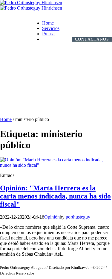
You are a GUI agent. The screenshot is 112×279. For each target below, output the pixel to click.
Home (6, 119)
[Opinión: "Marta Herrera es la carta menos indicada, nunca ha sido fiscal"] (56, 165)
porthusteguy (78, 216)
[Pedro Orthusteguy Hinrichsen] (31, 5)
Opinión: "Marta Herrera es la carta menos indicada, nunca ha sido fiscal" (55, 196)
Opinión (52, 216)
